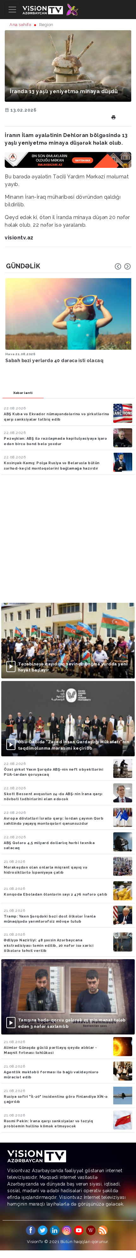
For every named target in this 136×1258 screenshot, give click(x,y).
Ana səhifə (20, 24)
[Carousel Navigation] (122, 266)
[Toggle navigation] (12, 9)
